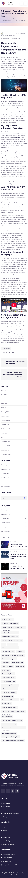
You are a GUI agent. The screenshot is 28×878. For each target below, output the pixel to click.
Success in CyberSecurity (9, 724)
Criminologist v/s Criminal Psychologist (13, 655)
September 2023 (6, 454)
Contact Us (6, 834)
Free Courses (6, 806)
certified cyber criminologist (10, 633)
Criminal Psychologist (8, 651)
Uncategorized (5, 482)
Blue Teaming (6, 810)
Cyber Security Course (8, 677)
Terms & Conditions (8, 844)
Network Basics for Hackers (9, 707)
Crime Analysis (12, 644)
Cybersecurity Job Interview (10, 685)
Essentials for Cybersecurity (10, 700)
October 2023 (5, 450)
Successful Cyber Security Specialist (12, 720)
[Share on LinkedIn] (6, 352)
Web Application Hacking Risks (10, 737)
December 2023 (5, 441)
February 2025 (5, 412)
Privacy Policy (6, 837)
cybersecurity (20, 666)
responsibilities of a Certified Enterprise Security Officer (13, 711)
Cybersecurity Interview (8, 681)
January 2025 (5, 416)
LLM (22, 700)
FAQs (4, 827)
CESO (3, 644)
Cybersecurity (6, 348)
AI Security (4, 465)
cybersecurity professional (9, 688)
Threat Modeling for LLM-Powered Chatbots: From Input (18, 556)
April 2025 (4, 403)
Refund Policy (6, 841)
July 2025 (3, 390)
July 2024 (3, 437)
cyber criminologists (7, 666)
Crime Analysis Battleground (10, 647)
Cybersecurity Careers (8, 674)
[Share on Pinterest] (16, 352)
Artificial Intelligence (7, 620)
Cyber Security (6, 670)
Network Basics (6, 703)
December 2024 (5, 420)
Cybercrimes (5, 662)
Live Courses (6, 803)
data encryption (15, 137)
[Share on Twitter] (13, 352)
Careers (5, 830)
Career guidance (5, 469)
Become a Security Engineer (10, 623)
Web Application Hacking (9, 733)
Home (2, 18)
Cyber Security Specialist (9, 692)
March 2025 (4, 407)
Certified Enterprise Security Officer (12, 640)
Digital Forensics (5, 477)
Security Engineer (7, 716)
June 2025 (4, 394)
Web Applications (8, 817)
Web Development (6, 486)
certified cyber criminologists (10, 636)
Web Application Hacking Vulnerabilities (13, 740)
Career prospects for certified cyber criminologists (12, 628)
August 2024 (4, 433)
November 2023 (5, 446)
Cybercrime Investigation (9, 659)
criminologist (20, 651)
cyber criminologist (17, 662)
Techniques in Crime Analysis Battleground (10, 728)
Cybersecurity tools (7, 696)
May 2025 (4, 399)
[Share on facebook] (9, 352)
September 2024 (6, 429)
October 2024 (5, 424)
